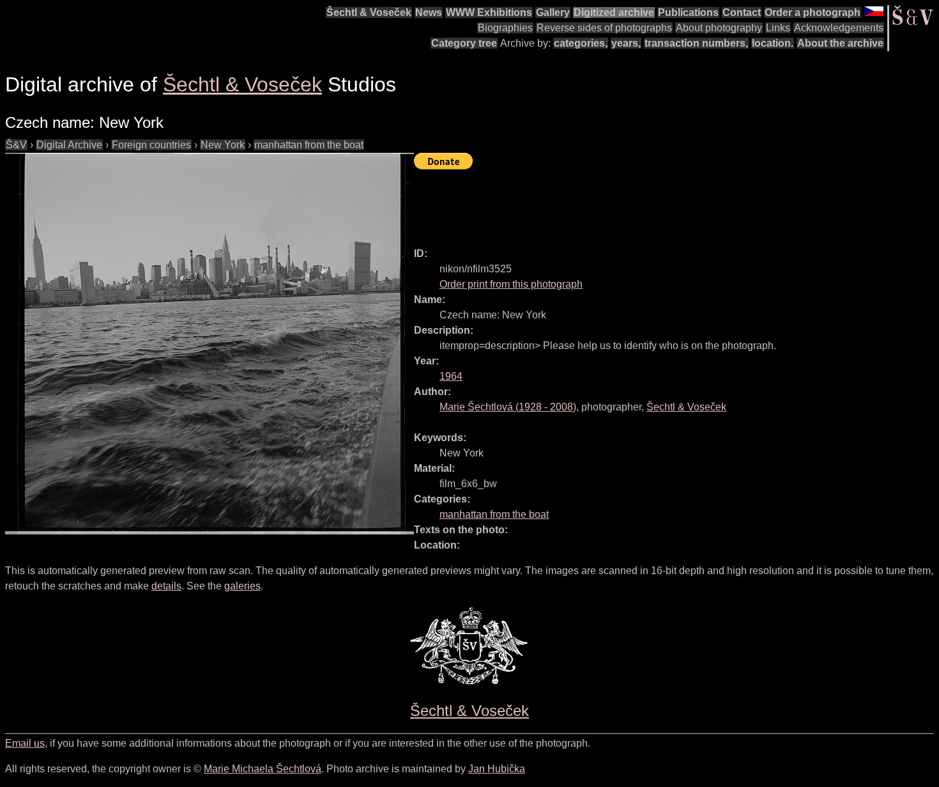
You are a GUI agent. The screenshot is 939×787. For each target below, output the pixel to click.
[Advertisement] (646, 202)
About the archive (840, 43)
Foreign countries (151, 144)
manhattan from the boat (308, 144)
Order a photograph (812, 12)
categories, (580, 43)
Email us (25, 743)
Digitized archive (614, 12)
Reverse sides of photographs (604, 27)
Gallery (553, 12)
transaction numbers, (696, 43)
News (428, 12)
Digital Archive (69, 144)
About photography (719, 27)
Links (778, 27)
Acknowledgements (838, 27)
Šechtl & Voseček (368, 12)
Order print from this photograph (511, 284)
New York (223, 144)
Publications (688, 12)
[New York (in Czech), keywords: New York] (209, 343)
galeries (242, 586)
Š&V (16, 144)
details (166, 586)
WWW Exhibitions (489, 12)
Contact (741, 12)
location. (772, 43)
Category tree (464, 43)
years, (626, 43)
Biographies (505, 27)
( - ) (507, 406)
